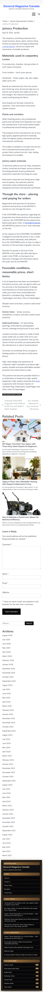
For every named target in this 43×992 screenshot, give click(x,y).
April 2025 (6, 702)
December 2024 (8, 718)
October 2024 (7, 727)
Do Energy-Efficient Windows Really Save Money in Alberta (20, 955)
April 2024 (6, 752)
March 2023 (7, 805)
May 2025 (6, 698)
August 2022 (7, 835)
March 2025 (7, 706)
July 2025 (6, 689)
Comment (7, 544)
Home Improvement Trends (12, 394)
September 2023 (9, 781)
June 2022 (6, 843)
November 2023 (8, 772)
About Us (7, 878)
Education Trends (9, 983)
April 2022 (6, 851)
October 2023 (7, 776)
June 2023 (6, 793)
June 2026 (6, 644)
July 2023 (6, 789)
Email (5, 583)
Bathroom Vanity (9, 951)
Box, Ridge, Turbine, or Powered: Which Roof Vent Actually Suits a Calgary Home (20, 909)
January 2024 (7, 764)
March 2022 (7, 855)
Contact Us (7, 882)
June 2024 (6, 743)
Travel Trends (8, 987)
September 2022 (9, 830)
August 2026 (7, 635)
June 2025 (6, 693)
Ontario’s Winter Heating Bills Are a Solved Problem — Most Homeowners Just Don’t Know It (21, 914)
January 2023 (7, 814)
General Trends (8, 979)
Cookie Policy (8, 893)
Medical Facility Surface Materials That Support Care (18, 947)
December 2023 (8, 768)
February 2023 (8, 810)
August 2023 (7, 785)
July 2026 (6, 639)
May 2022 (6, 847)
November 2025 (8, 673)
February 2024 (8, 760)
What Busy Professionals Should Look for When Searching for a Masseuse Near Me (21, 920)
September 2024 (9, 731)
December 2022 (8, 818)
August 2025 (7, 685)
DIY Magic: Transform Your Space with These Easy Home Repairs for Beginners (19, 445)
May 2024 (6, 747)
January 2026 (7, 664)
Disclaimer (7, 889)
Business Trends (8, 965)
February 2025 (8, 710)
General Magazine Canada (21, 6)
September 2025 (9, 681)
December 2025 (8, 668)
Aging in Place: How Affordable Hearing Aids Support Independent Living (19, 482)
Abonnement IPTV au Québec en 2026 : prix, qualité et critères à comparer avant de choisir (21, 904)
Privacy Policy (8, 885)
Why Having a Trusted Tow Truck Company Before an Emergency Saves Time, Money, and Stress (19, 925)
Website (5, 592)
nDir (18, 32)
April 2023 (6, 801)
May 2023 (6, 797)
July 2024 (6, 739)
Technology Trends (9, 976)
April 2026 (6, 652)
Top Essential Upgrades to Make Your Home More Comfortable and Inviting (18, 942)
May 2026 (6, 648)
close (37, 381)
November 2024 (8, 722)
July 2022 (6, 839)
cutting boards (8, 46)
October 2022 (7, 826)
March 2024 (7, 756)
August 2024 (7, 735)
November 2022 (8, 822)
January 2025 (7, 714)
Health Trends (8, 972)
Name (5, 574)
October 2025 (7, 677)
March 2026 (7, 656)
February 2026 (8, 660)
